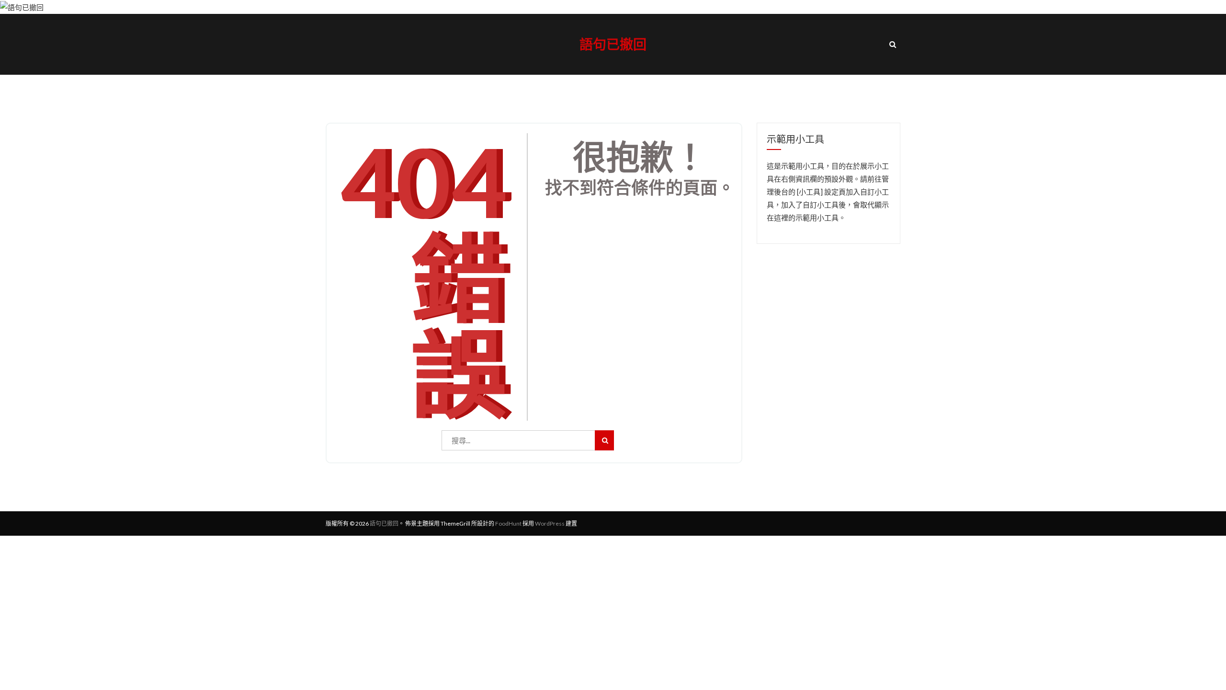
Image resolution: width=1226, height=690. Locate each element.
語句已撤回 (613, 44)
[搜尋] (604, 440)
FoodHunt (508, 523)
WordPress (550, 523)
